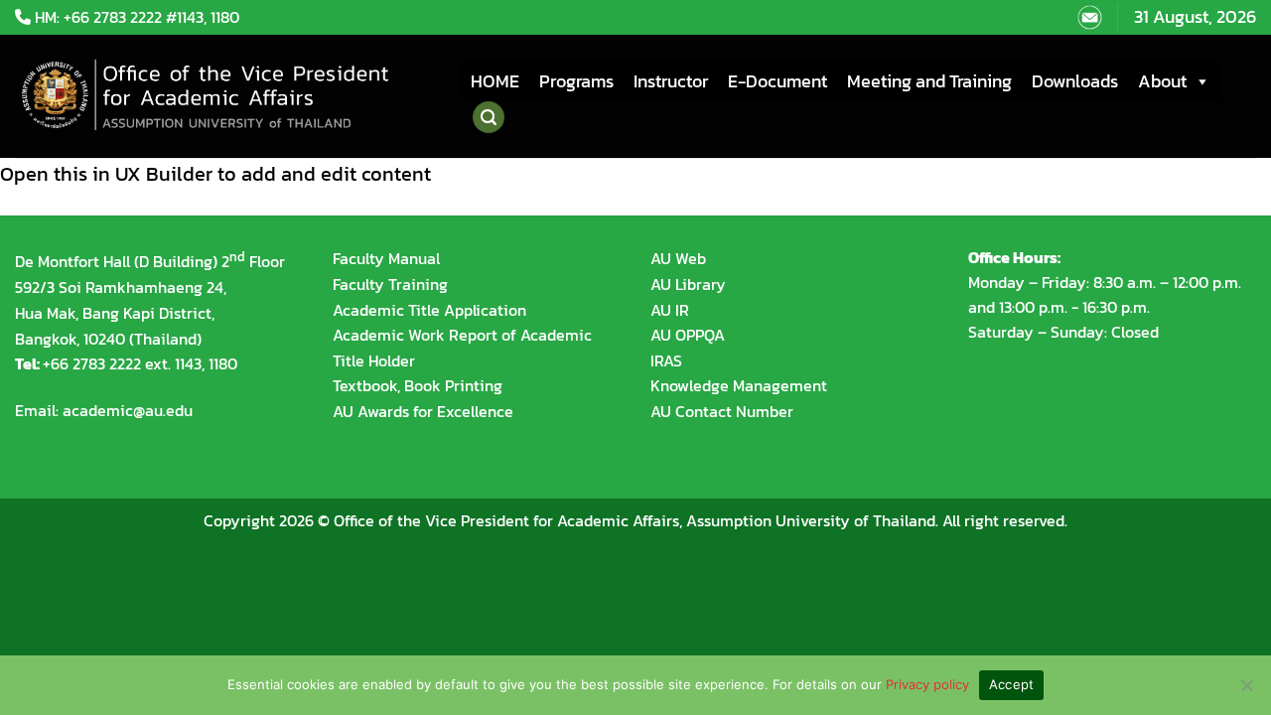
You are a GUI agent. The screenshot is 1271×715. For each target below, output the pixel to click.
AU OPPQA (687, 335)
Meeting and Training (929, 81)
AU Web (678, 258)
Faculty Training (390, 284)
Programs (576, 81)
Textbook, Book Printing (417, 385)
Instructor (671, 81)
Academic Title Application (429, 310)
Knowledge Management (738, 385)
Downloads (1075, 81)
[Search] (488, 117)
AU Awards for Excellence (423, 411)
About (1162, 81)
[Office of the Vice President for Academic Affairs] (223, 96)
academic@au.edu (128, 410)
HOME (495, 81)
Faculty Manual (386, 258)
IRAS (666, 360)
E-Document (777, 81)
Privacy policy (927, 684)
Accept (1012, 684)
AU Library (688, 284)
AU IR (669, 310)
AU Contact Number (721, 411)
